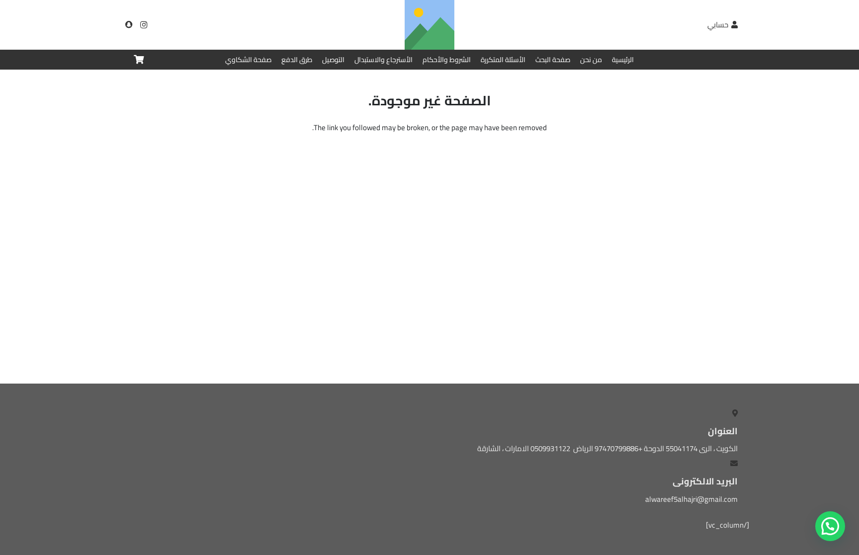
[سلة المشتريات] (139, 60)
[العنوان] (128, 24)
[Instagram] (143, 24)
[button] (830, 526)
